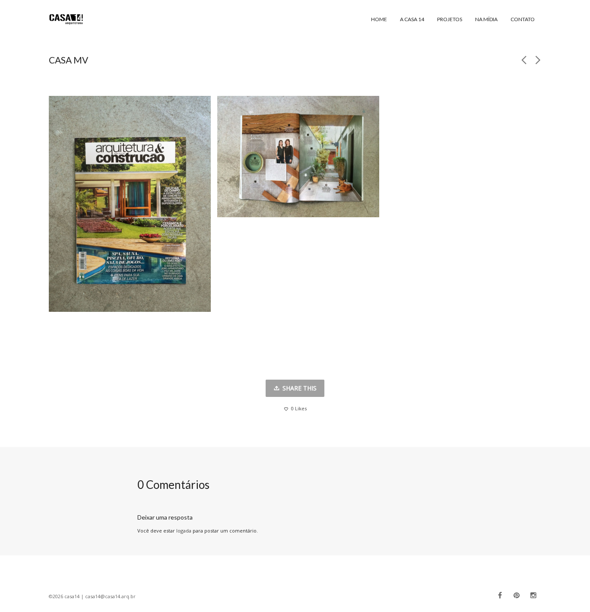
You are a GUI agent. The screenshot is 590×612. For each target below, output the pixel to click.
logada (183, 530)
